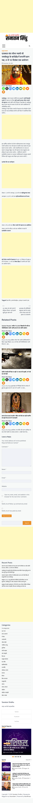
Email (4, 478)
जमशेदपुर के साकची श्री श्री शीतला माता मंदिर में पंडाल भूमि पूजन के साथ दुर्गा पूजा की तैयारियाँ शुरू (21, 775)
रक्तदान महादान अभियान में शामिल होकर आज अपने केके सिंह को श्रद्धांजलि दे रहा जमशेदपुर (21, 784)
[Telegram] (13, 88)
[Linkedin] (17, 88)
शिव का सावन (4, 678)
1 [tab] (13, 756)
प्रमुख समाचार (5, 50)
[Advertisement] (16, 16)
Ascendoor (13, 796)
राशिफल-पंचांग (5, 670)
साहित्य (3, 690)
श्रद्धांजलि (4, 681)
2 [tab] (15, 756)
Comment (5, 447)
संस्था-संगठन (4, 687)
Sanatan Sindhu (9, 752)
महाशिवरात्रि (4, 664)
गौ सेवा (3, 636)
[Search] (29, 46)
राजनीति (3, 667)
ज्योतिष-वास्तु (5, 645)
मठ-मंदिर (4, 662)
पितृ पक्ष (3, 656)
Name (4, 469)
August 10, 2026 (19, 752)
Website (4, 486)
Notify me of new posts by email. (11, 511)
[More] (3, 91)
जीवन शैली (4, 642)
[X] (6, 88)
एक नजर (4, 631)
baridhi (9, 300)
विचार (3, 676)
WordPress (27, 796)
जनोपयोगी (4, 639)
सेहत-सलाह (4, 695)
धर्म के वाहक (4, 650)
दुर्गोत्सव (3, 648)
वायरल (3, 673)
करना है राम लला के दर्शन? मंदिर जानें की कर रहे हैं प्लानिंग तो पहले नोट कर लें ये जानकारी (16, 417)
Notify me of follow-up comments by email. (14, 504)
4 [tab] (18, 756)
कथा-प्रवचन (4, 634)
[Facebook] (10, 88)
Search (27, 523)
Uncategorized (5, 628)
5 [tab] (20, 756)
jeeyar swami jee (24, 300)
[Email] (20, 88)
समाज (3, 684)
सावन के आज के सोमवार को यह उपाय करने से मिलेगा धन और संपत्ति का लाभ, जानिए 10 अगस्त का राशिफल (16, 567)
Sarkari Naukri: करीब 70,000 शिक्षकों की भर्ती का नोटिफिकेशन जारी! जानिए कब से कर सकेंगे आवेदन (16, 327)
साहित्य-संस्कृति (5, 692)
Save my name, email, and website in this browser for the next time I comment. (16, 496)
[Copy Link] (24, 88)
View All (28, 760)
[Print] (27, 88)
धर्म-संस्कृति (4, 653)
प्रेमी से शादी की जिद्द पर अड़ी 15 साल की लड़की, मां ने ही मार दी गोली (16, 373)
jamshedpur (14, 300)
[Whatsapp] (3, 88)
